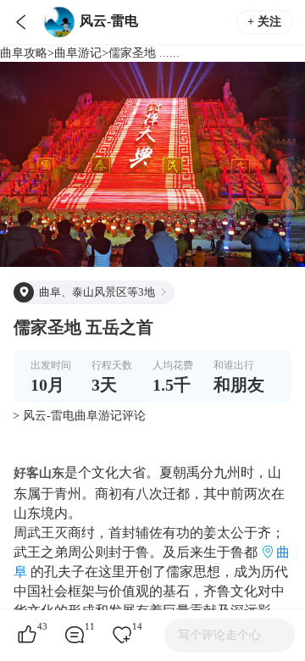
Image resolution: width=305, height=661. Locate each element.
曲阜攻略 (23, 53)
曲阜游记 (78, 53)
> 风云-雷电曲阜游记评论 (79, 415)
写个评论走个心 (219, 635)
